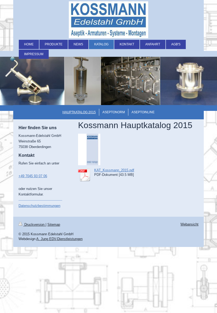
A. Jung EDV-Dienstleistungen (59, 239)
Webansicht (189, 224)
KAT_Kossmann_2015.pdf (114, 170)
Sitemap (53, 225)
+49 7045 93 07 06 (33, 176)
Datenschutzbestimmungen (39, 206)
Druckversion (34, 225)
